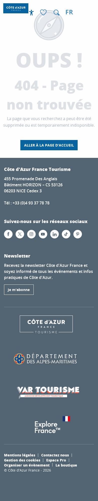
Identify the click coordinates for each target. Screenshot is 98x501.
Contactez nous (55, 454)
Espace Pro (56, 459)
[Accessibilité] (31, 12)
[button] (57, 13)
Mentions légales (19, 454)
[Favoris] (44, 12)
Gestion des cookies (22, 459)
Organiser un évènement (27, 465)
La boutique (66, 465)
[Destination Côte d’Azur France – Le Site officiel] (15, 8)
